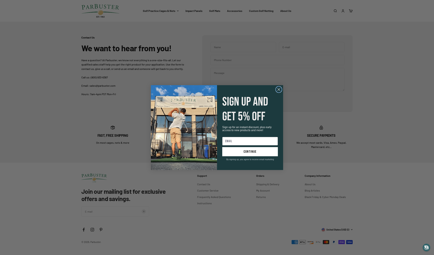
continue (250, 152)
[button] (426, 247)
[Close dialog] (279, 89)
